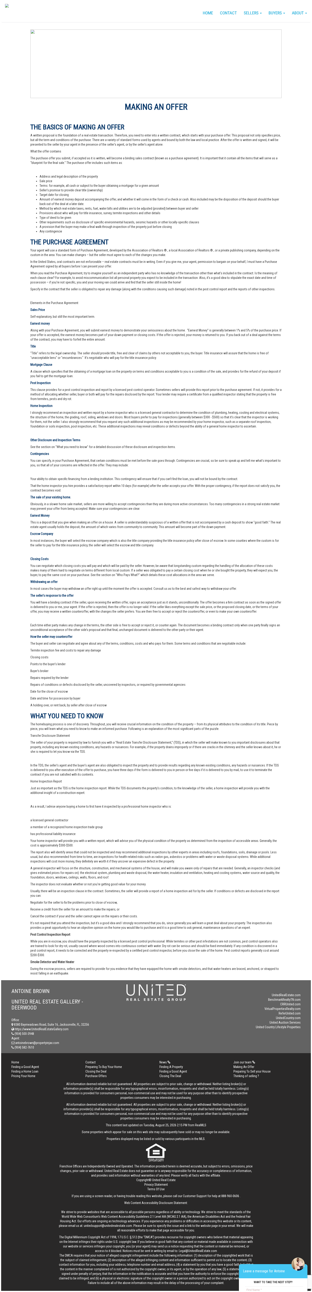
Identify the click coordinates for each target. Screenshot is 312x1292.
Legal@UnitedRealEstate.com (198, 1251)
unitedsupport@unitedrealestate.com (108, 1226)
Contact (228, 13)
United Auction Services (285, 1022)
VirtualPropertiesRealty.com (282, 1009)
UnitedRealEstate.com (286, 995)
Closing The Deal (170, 1076)
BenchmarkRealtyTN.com (284, 999)
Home (208, 13)
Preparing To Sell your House (252, 1071)
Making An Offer (243, 1067)
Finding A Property (171, 1067)
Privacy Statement (156, 1184)
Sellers (251, 13)
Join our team (242, 1062)
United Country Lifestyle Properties (278, 1027)
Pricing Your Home (23, 1076)
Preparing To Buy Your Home (103, 1067)
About (298, 13)
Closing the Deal (95, 1071)
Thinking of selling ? (246, 1076)
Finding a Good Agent (25, 1067)
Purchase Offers (96, 1076)
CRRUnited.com (290, 1004)
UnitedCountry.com (288, 1018)
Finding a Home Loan (24, 1071)
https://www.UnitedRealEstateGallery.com (41, 1029)
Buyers (276, 13)
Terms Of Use (156, 1189)
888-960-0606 (230, 1196)
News (163, 1062)
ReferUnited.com (290, 1013)
